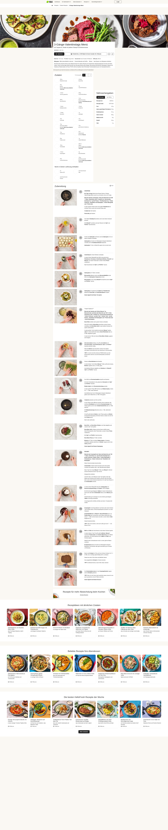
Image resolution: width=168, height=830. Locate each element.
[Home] (52, 5)
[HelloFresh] (49, 2)
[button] (73, 75)
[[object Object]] (109, 54)
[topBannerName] (84, 11)
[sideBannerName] (105, 80)
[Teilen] (112, 54)
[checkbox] (54, 50)
